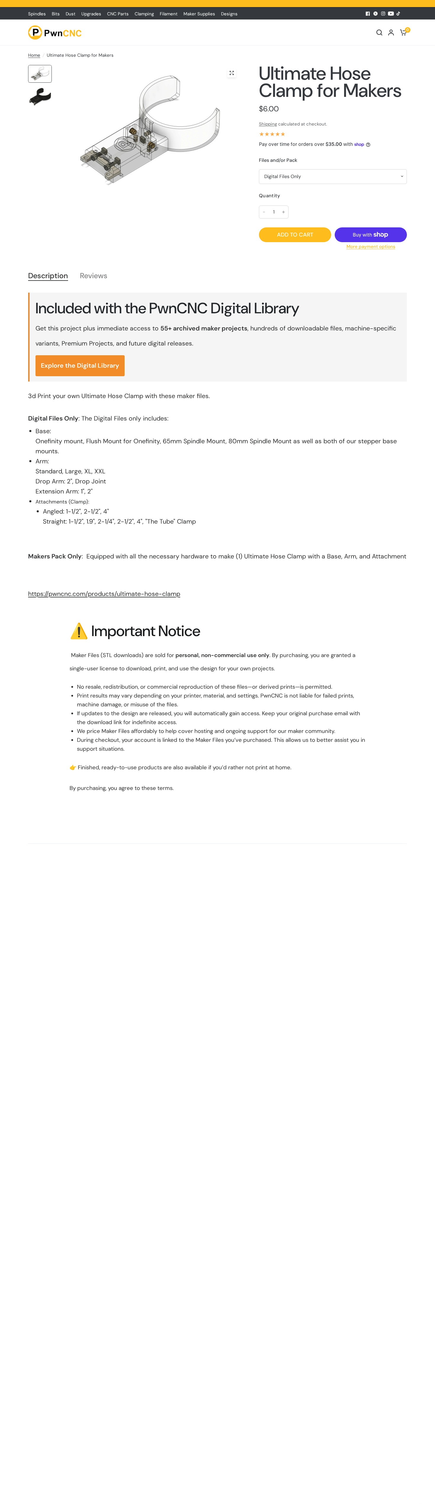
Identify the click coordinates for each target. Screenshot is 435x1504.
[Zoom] (231, 73)
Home (34, 55)
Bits (56, 14)
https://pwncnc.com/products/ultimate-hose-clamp (104, 594)
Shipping (268, 124)
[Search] (379, 32)
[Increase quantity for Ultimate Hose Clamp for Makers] (283, 212)
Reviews (93, 276)
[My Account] (391, 32)
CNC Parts (118, 14)
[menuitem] (38, 13)
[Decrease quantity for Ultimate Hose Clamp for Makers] (264, 212)
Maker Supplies (199, 14)
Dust (70, 14)
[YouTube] (391, 13)
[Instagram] (383, 13)
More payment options (371, 247)
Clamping (144, 14)
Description (48, 276)
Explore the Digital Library (80, 365)
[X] (375, 13)
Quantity (269, 196)
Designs (229, 14)
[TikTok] (398, 13)
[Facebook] (368, 13)
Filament (169, 14)
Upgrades (91, 14)
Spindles (37, 14)
